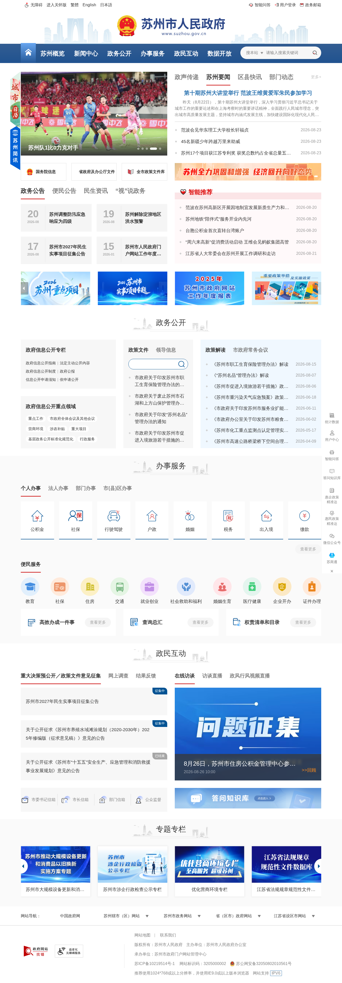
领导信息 (166, 350)
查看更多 (308, 549)
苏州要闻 (218, 77)
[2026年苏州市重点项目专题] (55, 288)
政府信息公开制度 (41, 371)
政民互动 (171, 653)
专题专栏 (171, 829)
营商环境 (35, 429)
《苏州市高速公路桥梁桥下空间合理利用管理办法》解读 (250, 441)
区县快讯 (250, 77)
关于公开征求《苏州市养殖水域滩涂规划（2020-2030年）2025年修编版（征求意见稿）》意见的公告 (87, 734)
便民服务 (31, 564)
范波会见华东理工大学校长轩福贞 (215, 130)
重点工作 (35, 418)
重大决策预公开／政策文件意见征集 (61, 675)
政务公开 (171, 322)
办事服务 (171, 466)
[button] (138, 149)
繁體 (75, 5)
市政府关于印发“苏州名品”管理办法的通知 (161, 418)
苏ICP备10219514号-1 (154, 963)
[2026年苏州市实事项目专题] (132, 288)
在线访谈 (185, 675)
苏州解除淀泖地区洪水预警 (143, 218)
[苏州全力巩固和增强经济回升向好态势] (248, 172)
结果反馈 (146, 675)
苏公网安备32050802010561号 (264, 963)
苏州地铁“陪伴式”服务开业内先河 (219, 219)
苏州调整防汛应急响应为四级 (67, 218)
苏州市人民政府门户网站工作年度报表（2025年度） (143, 250)
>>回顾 (309, 770)
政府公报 (67, 371)
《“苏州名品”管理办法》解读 (240, 375)
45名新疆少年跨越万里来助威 (210, 141)
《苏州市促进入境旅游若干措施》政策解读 (250, 386)
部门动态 (281, 77)
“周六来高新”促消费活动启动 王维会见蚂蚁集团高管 (237, 242)
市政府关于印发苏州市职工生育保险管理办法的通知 (159, 381)
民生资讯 (96, 190)
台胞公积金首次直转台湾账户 (215, 230)
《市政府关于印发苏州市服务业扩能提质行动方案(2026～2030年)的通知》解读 (250, 408)
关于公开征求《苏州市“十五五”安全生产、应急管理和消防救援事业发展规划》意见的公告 (88, 766)
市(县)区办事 (117, 488)
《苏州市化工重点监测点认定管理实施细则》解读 (250, 430)
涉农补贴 (57, 429)
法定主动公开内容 (75, 363)
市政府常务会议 (250, 350)
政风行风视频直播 (250, 675)
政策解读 (216, 350)
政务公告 (33, 190)
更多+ (316, 77)
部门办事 (86, 488)
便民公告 (64, 190)
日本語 (106, 5)
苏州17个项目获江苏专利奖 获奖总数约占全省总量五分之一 (237, 153)
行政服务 (87, 439)
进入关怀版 (57, 5)
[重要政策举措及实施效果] (286, 288)
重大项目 (78, 429)
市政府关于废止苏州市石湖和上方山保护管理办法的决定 (159, 400)
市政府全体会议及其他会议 (72, 418)
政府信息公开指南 (41, 363)
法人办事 (58, 488)
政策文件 (138, 350)
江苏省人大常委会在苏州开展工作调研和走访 (231, 253)
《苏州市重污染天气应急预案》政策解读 (250, 397)
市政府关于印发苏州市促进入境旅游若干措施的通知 (159, 437)
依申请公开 (69, 379)
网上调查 (118, 675)
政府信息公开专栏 (46, 350)
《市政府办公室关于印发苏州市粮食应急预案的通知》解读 (250, 419)
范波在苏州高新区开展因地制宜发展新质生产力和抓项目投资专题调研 (237, 207)
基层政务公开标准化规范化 (50, 439)
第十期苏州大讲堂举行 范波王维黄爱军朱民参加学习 (248, 93)
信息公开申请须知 (41, 379)
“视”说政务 (130, 190)
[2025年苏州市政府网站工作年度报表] (209, 288)
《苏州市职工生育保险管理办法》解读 (250, 364)
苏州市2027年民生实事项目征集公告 (67, 250)
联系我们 (168, 935)
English (89, 5)
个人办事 (31, 488)
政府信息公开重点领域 (51, 406)
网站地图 (142, 935)
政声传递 (187, 77)
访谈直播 (212, 675)
